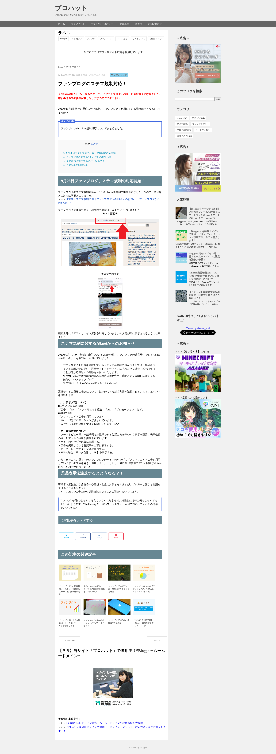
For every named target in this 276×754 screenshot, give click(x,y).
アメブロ (91, 38)
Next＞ (157, 640)
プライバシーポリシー (102, 24)
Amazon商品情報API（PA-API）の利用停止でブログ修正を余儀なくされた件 (204, 275)
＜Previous (70, 640)
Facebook (83, 537)
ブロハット (71, 8)
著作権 (138, 24)
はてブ (99, 536)
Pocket (116, 537)
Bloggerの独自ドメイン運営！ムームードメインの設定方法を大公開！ (106, 723)
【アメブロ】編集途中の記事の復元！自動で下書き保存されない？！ (204, 295)
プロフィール (78, 24)
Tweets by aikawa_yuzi (198, 328)
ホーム (61, 24)
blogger (63, 38)
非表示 (94, 144)
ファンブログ (106, 38)
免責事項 (124, 24)
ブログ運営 (122, 38)
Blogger (143, 747)
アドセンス (77, 38)
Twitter (66, 537)
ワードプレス (138, 38)
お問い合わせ (155, 24)
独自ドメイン (156, 38)
